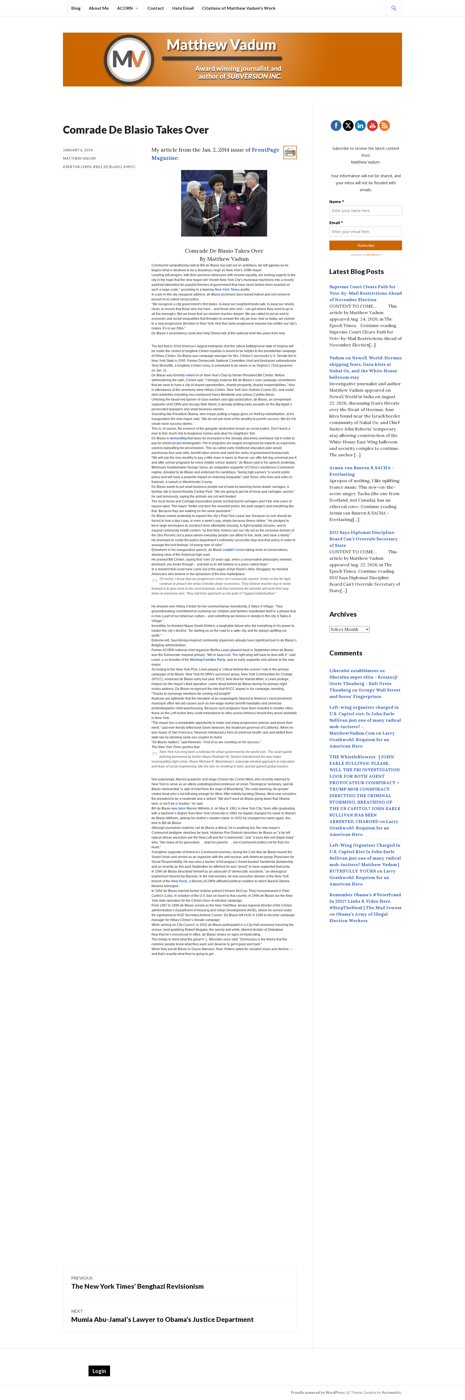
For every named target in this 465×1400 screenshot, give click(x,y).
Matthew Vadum (79, 158)
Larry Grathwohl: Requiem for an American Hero (362, 739)
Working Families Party (208, 660)
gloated (236, 650)
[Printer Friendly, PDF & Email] (290, 152)
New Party (179, 881)
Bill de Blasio (109, 167)
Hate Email (183, 8)
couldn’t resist (234, 550)
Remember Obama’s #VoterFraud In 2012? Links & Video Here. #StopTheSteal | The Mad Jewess (365, 901)
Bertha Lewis (78, 167)
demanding (178, 438)
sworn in (192, 375)
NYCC (131, 167)
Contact (155, 8)
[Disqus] (180, 1039)
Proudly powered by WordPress (318, 1392)
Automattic (391, 1392)
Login (99, 1371)
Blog (75, 8)
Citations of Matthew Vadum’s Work (239, 8)
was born (178, 808)
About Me (99, 8)
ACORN (125, 8)
